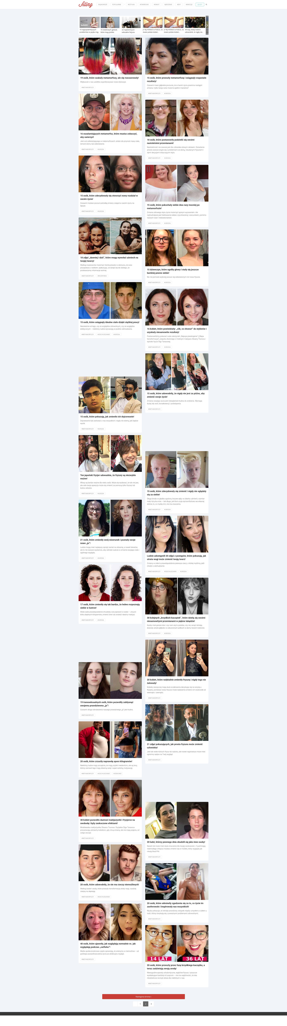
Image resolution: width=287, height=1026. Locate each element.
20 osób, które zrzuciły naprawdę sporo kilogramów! (106, 761)
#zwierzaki (144, 4)
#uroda (101, 149)
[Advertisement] (110, 357)
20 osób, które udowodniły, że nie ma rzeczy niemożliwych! (109, 884)
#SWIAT (156, 4)
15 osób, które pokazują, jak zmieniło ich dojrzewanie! (107, 416)
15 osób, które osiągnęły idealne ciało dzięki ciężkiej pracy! (109, 322)
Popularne (116, 4)
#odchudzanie (104, 334)
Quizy (200, 4)
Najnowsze (102, 4)
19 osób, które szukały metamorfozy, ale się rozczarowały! (109, 77)
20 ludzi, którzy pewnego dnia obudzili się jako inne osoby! (176, 842)
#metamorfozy (88, 87)
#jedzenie (168, 4)
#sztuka (131, 4)
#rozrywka (102, 276)
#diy (179, 4)
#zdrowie (117, 774)
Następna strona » (143, 996)
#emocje (189, 4)
